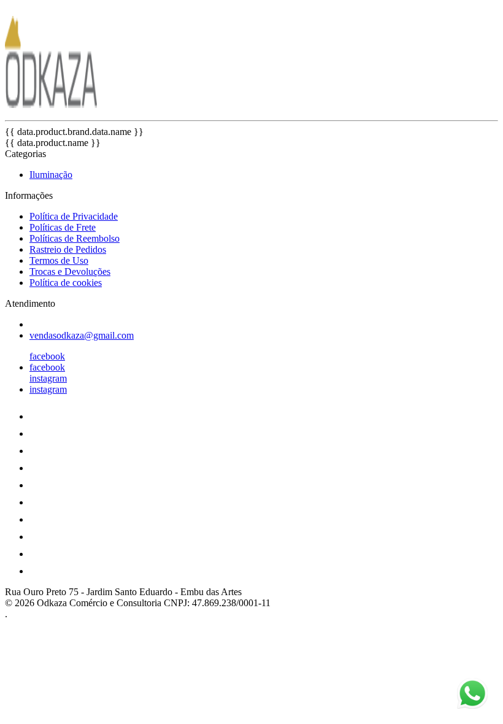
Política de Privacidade (73, 216)
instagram (48, 378)
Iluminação (50, 174)
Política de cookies (65, 282)
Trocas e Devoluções (69, 271)
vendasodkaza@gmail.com (81, 335)
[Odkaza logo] (51, 104)
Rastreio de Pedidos (67, 249)
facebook (47, 356)
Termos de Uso (58, 260)
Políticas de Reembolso (74, 238)
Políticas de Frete (62, 227)
